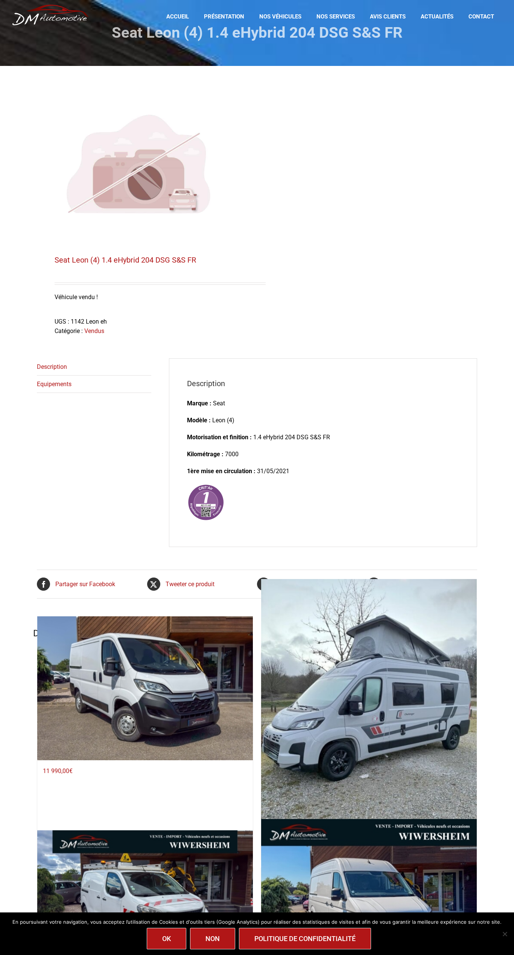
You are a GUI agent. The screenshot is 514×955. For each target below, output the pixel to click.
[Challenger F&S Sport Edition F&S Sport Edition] (369, 723)
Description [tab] (52, 366)
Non (212, 939)
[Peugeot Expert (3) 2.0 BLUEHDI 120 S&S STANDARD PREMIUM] (145, 902)
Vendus (94, 331)
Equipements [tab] (54, 384)
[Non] (504, 934)
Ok (166, 939)
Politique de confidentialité (305, 939)
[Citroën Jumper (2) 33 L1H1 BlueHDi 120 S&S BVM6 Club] (145, 688)
